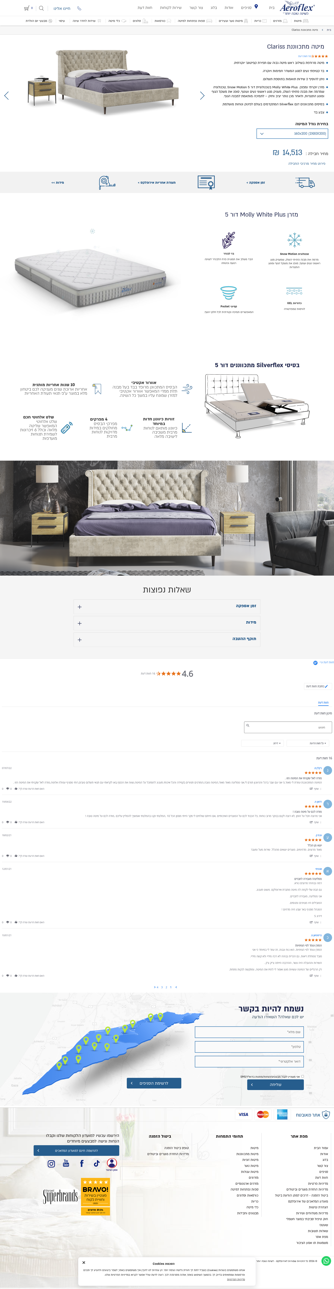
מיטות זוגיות (250, 1160)
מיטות (254, 1148)
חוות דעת (145, 7)
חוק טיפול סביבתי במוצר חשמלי (307, 1219)
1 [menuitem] (171, 987)
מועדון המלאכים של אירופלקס (308, 1201)
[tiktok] (96, 1163)
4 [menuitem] (157, 987)
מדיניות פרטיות (318, 1184)
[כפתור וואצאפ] (326, 1261)
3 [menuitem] (162, 987)
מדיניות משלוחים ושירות (312, 1213)
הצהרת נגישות (318, 1207)
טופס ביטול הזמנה (176, 1148)
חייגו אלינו (62, 8)
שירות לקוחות (171, 7)
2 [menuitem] (166, 987)
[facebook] (82, 1163)
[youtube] (66, 1163)
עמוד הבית (321, 1148)
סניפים (246, 7)
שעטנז (324, 1225)
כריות (254, 1201)
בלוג (214, 7)
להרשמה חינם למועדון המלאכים (76, 1151)
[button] (315, 788)
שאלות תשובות (318, 1231)
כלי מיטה (252, 1207)
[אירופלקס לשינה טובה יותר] (297, 7)
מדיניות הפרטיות (236, 1279)
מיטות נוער (251, 1166)
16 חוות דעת (304, 56)
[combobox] (262, 743)
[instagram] (51, 1163)
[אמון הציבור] (60, 1196)
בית (271, 7)
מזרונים (253, 1178)
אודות (229, 7)
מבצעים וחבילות (247, 1213)
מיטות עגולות (249, 1172)
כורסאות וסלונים (247, 1195)
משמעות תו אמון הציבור (312, 1243)
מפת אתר (321, 1237)
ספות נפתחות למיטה (244, 1189)
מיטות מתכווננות (247, 1154)
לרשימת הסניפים (154, 1083)
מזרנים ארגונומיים (246, 1184)
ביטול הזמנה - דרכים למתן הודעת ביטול (301, 1195)
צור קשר (196, 7)
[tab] (318, 686)
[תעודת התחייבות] (112, 1163)
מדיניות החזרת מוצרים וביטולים (307, 1189)
